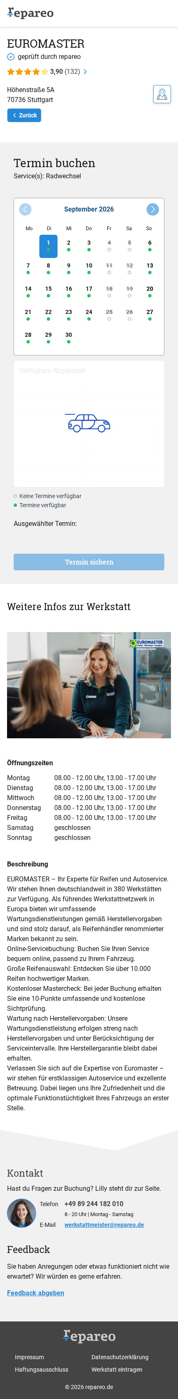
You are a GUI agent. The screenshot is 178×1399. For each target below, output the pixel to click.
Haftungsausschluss (41, 1369)
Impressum (29, 1357)
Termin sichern (89, 561)
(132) (65, 71)
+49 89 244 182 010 (94, 1204)
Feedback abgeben (35, 1293)
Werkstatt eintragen (116, 1369)
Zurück (28, 115)
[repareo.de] (30, 13)
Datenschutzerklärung (120, 1357)
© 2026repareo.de (89, 1387)
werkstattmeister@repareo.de (104, 1224)
